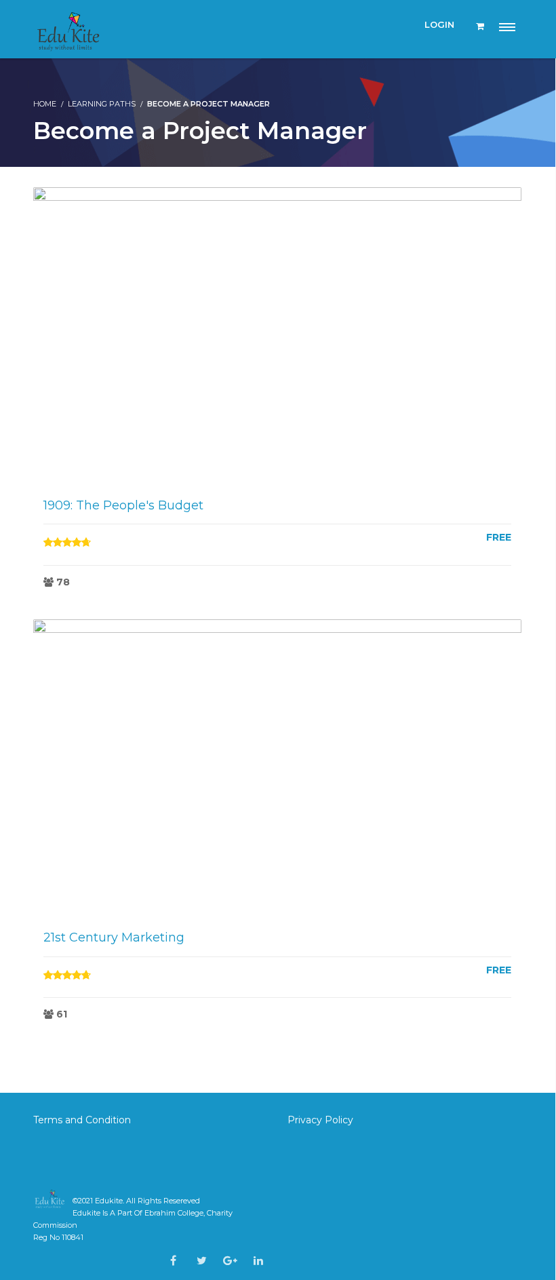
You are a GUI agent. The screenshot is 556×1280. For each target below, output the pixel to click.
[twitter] (202, 1260)
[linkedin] (258, 1260)
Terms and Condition (83, 1120)
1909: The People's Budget (123, 505)
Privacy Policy (320, 1120)
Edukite (109, 1200)
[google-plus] (230, 1260)
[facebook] (173, 1260)
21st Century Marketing (113, 937)
